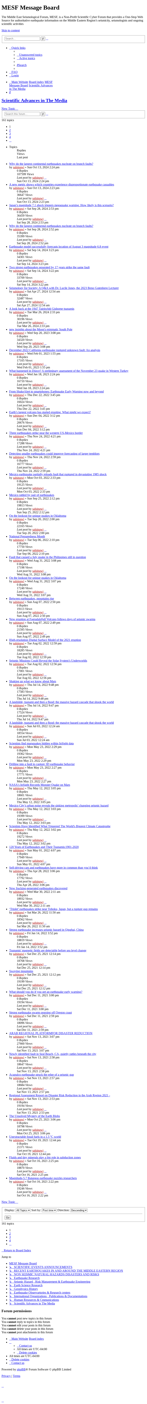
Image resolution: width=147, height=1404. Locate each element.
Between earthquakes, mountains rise (31, 598)
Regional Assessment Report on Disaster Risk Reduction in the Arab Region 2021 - (59, 1095)
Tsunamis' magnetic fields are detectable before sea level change (47, 950)
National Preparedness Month (27, 536)
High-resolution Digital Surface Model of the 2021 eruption (45, 640)
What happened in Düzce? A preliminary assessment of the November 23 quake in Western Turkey (68, 370)
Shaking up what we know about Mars (32, 681)
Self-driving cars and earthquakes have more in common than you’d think (53, 867)
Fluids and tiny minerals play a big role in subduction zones (45, 1157)
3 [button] (10, 133)
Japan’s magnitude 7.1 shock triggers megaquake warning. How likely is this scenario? (61, 205)
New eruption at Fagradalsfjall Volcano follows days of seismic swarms (52, 619)
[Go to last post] (45, 177)
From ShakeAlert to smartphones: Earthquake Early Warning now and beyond (56, 391)
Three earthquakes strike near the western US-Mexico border (46, 433)
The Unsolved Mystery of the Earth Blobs (34, 1116)
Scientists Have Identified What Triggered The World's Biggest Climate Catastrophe (59, 826)
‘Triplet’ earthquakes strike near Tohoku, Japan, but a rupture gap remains (53, 909)
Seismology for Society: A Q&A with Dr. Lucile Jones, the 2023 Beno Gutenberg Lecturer (64, 288)
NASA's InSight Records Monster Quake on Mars (39, 784)
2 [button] (10, 130)
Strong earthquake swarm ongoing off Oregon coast (40, 1012)
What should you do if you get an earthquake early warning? (45, 991)
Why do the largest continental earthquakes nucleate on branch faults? (51, 163)
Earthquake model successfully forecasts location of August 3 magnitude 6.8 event (58, 246)
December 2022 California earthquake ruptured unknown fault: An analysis (54, 350)
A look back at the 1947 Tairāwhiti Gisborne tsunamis (41, 308)
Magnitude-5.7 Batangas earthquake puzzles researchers (43, 1178)
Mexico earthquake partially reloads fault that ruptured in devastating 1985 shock (58, 474)
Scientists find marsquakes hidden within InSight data (41, 743)
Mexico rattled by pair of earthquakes (31, 495)
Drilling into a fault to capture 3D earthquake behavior (42, 764)
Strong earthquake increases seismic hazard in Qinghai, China (46, 929)
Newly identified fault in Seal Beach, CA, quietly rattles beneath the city (52, 1054)
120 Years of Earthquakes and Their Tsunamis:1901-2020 (44, 847)
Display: (10, 1210)
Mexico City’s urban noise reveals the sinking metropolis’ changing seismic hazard (59, 805)
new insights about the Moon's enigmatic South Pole (40, 329)
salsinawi (18, 167)
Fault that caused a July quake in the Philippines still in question (47, 557)
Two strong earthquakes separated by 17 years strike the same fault (49, 267)
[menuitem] (29, 54)
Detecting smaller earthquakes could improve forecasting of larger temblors (54, 453)
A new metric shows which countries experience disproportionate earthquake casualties (61, 184)
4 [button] (10, 137)
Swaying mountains (21, 971)
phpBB (21, 1369)
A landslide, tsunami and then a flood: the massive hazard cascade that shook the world (61, 702)
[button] (10, 140)
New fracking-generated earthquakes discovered (38, 888)
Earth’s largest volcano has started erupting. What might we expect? (50, 412)
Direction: (63, 1210)
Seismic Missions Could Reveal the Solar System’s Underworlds (48, 660)
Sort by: (36, 1210)
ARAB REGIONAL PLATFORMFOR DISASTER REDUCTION (50, 1033)
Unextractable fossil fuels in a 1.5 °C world (35, 1136)
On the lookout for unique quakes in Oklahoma (37, 515)
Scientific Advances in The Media (34, 100)
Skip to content (11, 30)
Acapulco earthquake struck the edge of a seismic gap (41, 1074)
